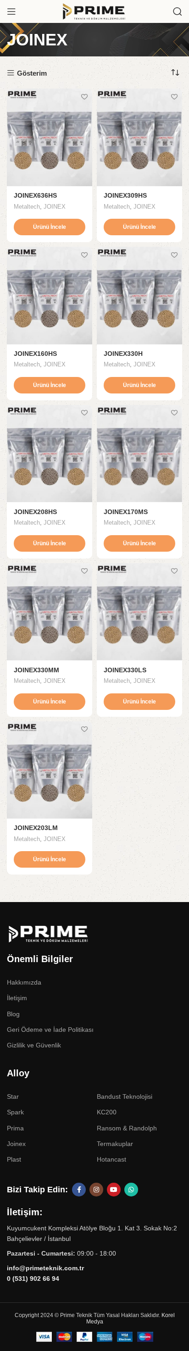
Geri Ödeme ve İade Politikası (50, 1029)
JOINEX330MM (36, 670)
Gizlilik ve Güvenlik (34, 1045)
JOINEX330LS (125, 670)
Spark (15, 1112)
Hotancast (111, 1159)
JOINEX (55, 206)
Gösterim (32, 73)
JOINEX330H (123, 353)
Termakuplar (115, 1143)
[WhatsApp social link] (131, 1189)
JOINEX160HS (35, 353)
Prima (15, 1128)
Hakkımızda (24, 982)
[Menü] (11, 11)
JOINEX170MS (126, 512)
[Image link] (66, 933)
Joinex (16, 1143)
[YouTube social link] (114, 1189)
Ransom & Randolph (127, 1128)
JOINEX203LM (36, 828)
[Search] (177, 11)
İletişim (17, 998)
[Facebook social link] (79, 1189)
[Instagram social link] (96, 1189)
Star (13, 1096)
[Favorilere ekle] (84, 97)
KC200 (107, 1112)
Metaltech (27, 206)
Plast (14, 1159)
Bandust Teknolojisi (124, 1096)
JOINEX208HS (35, 512)
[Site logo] (94, 11)
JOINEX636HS (35, 195)
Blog (13, 1014)
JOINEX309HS (125, 195)
